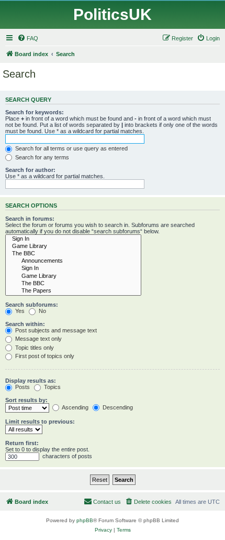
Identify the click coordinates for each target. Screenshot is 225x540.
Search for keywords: (34, 112)
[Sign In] (73, 239)
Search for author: (30, 170)
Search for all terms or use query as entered (71, 148)
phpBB (84, 520)
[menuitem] (27, 38)
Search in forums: (29, 218)
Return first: (22, 443)
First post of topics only (44, 356)
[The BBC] (73, 253)
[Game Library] (73, 246)
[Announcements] (73, 261)
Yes (19, 311)
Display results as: (30, 380)
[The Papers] (73, 291)
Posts (22, 387)
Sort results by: (26, 400)
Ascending (74, 407)
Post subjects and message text (55, 330)
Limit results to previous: (40, 421)
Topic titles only (34, 347)
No (41, 311)
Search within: (25, 324)
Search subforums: (31, 304)
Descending (117, 407)
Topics (51, 387)
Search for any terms (41, 157)
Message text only (38, 339)
